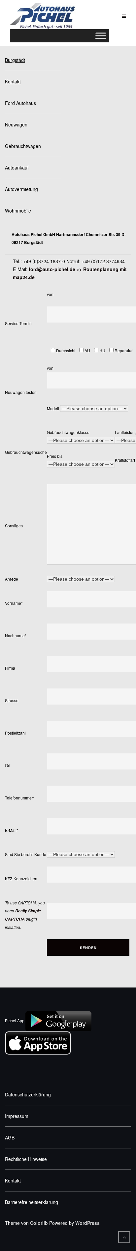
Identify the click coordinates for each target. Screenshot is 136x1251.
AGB (10, 1137)
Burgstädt (15, 60)
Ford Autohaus (20, 103)
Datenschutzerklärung (28, 1094)
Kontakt (13, 81)
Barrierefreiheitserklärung (31, 1202)
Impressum (16, 1116)
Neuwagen (16, 124)
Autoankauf (17, 167)
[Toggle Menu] (100, 36)
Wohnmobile (18, 210)
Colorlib (39, 1223)
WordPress (87, 1223)
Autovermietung (21, 189)
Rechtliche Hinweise (26, 1159)
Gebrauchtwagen (23, 146)
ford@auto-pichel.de (52, 269)
